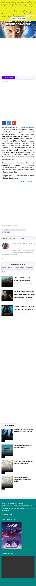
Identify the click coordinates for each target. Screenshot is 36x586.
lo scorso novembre (26, 127)
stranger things (6, 232)
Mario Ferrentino (14, 34)
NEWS (15, 225)
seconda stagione (21, 229)
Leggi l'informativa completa (18, 18)
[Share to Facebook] (4, 124)
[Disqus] (18, 346)
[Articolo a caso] (5, 81)
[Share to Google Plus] (14, 124)
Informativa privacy (7, 513)
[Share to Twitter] (9, 124)
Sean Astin (12, 229)
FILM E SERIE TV (8, 225)
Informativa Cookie (7, 514)
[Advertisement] (18, 57)
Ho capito (30, 16)
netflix (6, 229)
